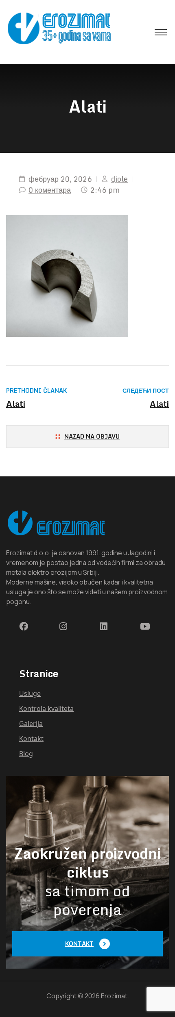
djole (119, 179)
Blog (26, 753)
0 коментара (49, 190)
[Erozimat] (59, 28)
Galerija (31, 723)
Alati (15, 404)
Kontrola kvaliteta (46, 708)
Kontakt (31, 738)
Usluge (30, 693)
